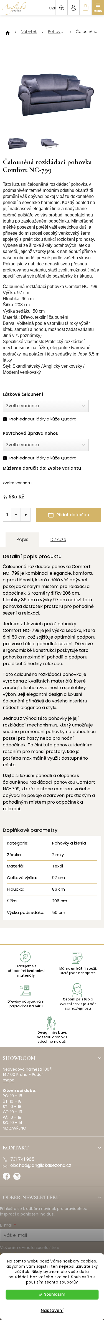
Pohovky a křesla (69, 843)
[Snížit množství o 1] (16, 515)
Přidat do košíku (73, 514)
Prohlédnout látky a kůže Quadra (43, 419)
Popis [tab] (22, 539)
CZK (53, 8)
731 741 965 (22, 1159)
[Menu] (98, 7)
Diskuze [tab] (58, 539)
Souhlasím (54, 1294)
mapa (8, 1080)
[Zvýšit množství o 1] (25, 515)
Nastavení (52, 1310)
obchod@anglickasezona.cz (40, 1165)
